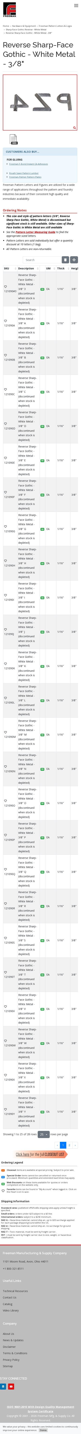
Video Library (11, 1310)
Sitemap (8, 1366)
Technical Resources (15, 1291)
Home (6, 26)
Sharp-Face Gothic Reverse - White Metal (26, 29)
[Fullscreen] (74, 259)
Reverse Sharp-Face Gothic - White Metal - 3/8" (29, 33)
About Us (8, 1334)
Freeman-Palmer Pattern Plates (25, 176)
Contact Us (9, 1297)
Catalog (7, 1304)
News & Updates (13, 1340)
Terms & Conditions (15, 1353)
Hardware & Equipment (24, 26)
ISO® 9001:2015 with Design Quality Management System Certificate (40, 1409)
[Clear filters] (65, 259)
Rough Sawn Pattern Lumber (24, 173)
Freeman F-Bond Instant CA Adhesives (28, 163)
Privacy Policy (11, 1360)
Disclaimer (9, 1347)
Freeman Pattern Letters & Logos (55, 26)
